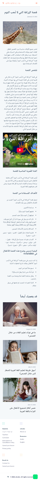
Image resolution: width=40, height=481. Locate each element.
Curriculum (5, 437)
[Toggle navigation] (36, 3)
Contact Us (6, 463)
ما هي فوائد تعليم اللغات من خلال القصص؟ (22, 334)
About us (23, 431)
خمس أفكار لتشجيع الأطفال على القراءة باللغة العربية (23, 410)
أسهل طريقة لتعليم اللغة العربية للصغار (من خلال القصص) (20, 372)
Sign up (10, 431)
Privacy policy (6, 448)
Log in (4, 431)
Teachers (5, 434)
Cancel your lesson (8, 445)
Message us (35, 476)
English (22, 442)
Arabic (22, 439)
